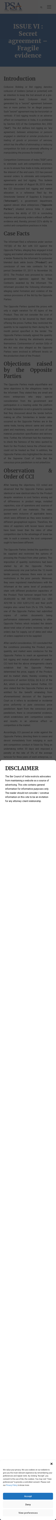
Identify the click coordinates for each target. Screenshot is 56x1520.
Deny (28, 1504)
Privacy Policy (11, 1485)
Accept (28, 1496)
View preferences (28, 1513)
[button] (51, 1463)
